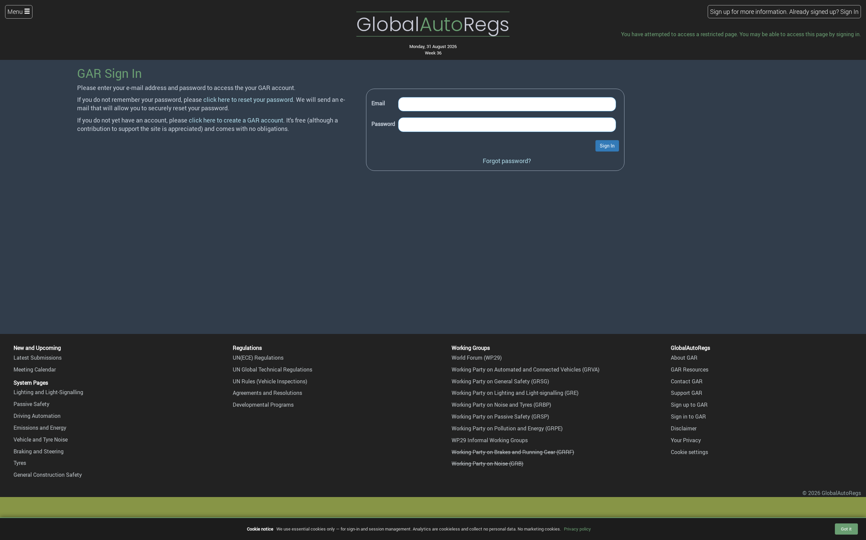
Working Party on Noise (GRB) (487, 463)
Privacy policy (577, 529)
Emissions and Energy (40, 427)
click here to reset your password (248, 99)
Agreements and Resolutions (267, 393)
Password (383, 124)
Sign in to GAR (688, 416)
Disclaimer (684, 428)
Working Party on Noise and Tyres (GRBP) (501, 404)
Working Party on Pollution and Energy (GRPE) (507, 428)
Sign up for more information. (749, 11)
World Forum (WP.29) (477, 357)
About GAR (684, 357)
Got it (846, 529)
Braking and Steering (39, 451)
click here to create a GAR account (236, 120)
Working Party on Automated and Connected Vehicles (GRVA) (525, 369)
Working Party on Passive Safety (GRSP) (500, 416)
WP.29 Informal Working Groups (490, 440)
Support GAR (686, 393)
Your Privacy (686, 440)
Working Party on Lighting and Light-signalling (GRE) (515, 393)
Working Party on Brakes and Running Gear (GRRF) (513, 452)
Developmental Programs (263, 404)
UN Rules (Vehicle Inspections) (270, 381)
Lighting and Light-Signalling (48, 392)
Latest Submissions (38, 357)
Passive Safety (31, 404)
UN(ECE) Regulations (258, 357)
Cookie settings (689, 452)
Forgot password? (507, 161)
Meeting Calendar (35, 369)
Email (378, 103)
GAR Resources (689, 369)
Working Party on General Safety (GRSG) (500, 381)
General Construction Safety (48, 474)
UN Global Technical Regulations (272, 369)
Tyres (20, 463)
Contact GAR (687, 381)
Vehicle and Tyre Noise (41, 439)
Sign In (849, 11)
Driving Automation (37, 416)
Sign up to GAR (689, 404)
